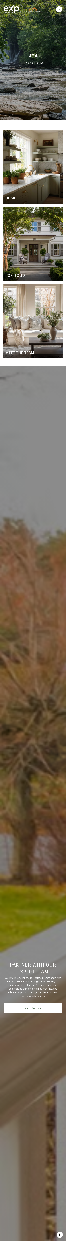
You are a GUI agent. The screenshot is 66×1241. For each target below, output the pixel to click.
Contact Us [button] (33, 1007)
